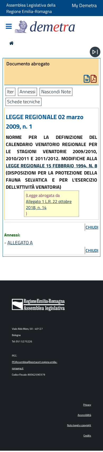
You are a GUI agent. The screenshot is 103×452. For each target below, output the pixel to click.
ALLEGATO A (20, 242)
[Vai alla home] (11, 43)
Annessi (27, 91)
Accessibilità (84, 415)
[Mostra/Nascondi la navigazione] (9, 27)
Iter (10, 91)
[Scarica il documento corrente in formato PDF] (94, 80)
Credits (87, 436)
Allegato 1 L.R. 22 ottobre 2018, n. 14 (49, 204)
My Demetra (84, 5)
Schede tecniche (23, 101)
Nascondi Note (56, 91)
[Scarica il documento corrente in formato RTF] (87, 80)
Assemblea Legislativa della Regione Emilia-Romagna (30, 8)
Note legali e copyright (79, 425)
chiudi (92, 227)
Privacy (87, 405)
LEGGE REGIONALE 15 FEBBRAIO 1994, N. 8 (51, 165)
